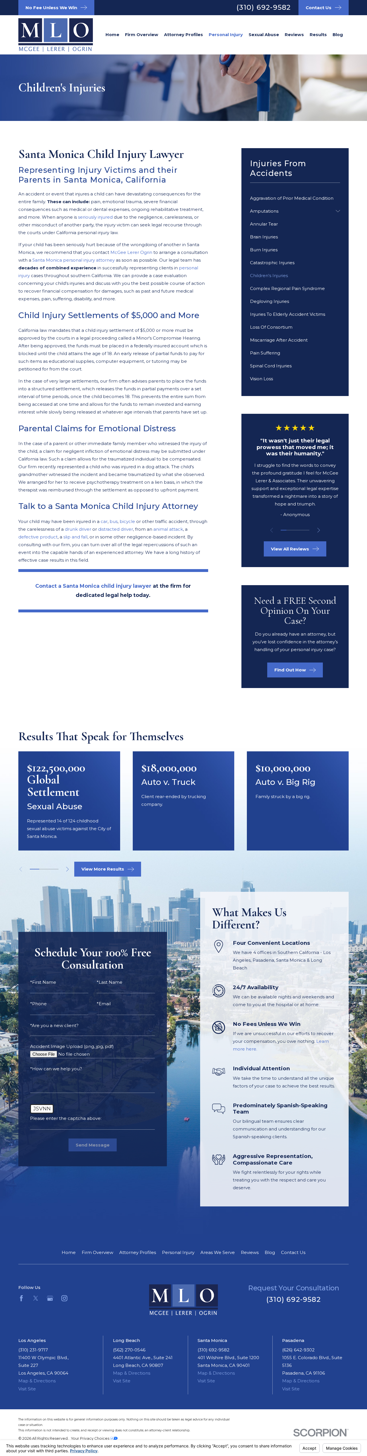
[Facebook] (21, 1298)
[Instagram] (64, 1298)
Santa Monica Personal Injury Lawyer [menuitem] (226, 35)
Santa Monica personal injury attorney (73, 260)
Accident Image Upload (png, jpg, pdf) (72, 1046)
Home (69, 1252)
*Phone (38, 1004)
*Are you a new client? (54, 1025)
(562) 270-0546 (129, 1350)
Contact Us (293, 1252)
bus (114, 521)
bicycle (127, 521)
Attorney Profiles (137, 1252)
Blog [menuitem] (338, 34)
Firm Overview (97, 1252)
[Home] (47, 35)
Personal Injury (178, 1252)
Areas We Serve (217, 1252)
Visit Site (27, 1389)
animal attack (168, 529)
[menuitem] (295, 198)
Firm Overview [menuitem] (141, 34)
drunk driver (78, 529)
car (104, 521)
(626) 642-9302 (298, 1350)
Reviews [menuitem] (294, 34)
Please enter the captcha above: (65, 1118)
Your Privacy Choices (90, 1438)
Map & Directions (37, 1381)
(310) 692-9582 (264, 7)
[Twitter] (36, 1298)
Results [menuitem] (318, 34)
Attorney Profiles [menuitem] (183, 34)
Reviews (250, 1252)
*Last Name (109, 982)
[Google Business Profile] (50, 1298)
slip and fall (75, 537)
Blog (270, 1252)
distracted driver (115, 529)
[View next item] (318, 530)
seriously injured (96, 217)
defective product (38, 537)
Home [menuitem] (112, 34)
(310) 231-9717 (33, 1350)
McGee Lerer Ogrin (131, 252)
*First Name (43, 982)
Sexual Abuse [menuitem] (264, 34)
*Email (104, 1004)
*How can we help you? (56, 1069)
